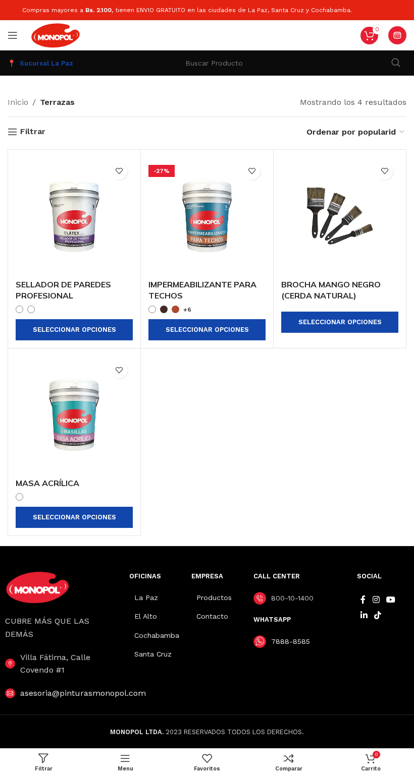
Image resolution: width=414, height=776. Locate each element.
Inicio (18, 102)
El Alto (145, 616)
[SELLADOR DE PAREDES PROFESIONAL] (74, 215)
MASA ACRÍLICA (47, 483)
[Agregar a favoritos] (119, 171)
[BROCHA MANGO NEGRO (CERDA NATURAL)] (339, 215)
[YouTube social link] (390, 600)
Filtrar (32, 132)
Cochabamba (156, 635)
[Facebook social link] (363, 600)
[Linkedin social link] (364, 615)
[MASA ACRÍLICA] (74, 414)
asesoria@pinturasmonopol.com (83, 693)
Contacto (212, 616)
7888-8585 (290, 641)
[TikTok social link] (377, 615)
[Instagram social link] (376, 600)
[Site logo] (55, 34)
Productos (214, 597)
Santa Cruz (153, 654)
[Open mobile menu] (13, 35)
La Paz (146, 597)
